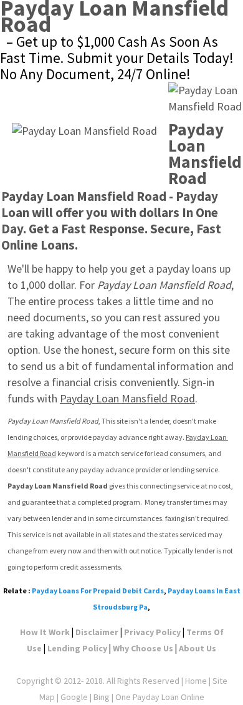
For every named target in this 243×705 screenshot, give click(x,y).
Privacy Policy (152, 632)
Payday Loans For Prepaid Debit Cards (98, 590)
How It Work (45, 632)
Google (74, 697)
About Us (197, 648)
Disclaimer (96, 632)
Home (196, 680)
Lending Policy (77, 648)
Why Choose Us (143, 648)
